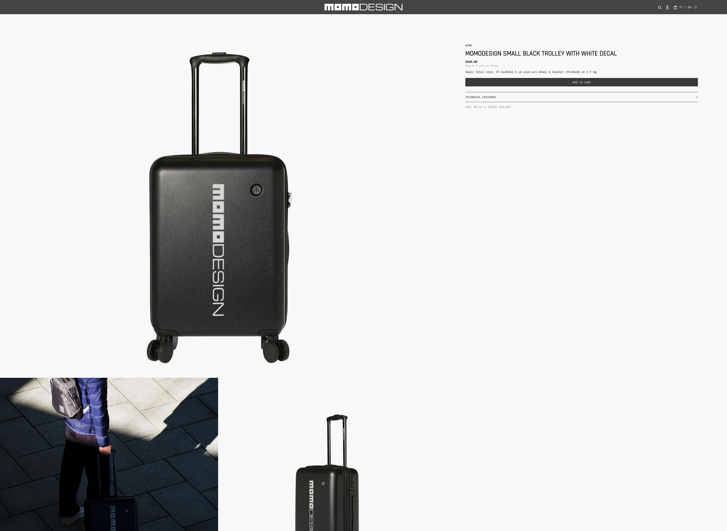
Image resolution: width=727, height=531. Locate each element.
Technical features (581, 97)
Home (468, 45)
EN (689, 7)
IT (681, 7)
